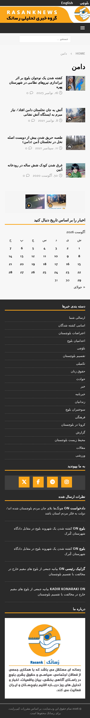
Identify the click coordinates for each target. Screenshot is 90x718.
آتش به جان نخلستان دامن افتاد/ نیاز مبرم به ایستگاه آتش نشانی (36, 112)
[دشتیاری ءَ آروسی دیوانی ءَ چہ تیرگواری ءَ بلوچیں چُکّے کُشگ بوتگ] (56, 201)
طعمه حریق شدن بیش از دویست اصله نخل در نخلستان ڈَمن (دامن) (34, 139)
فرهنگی (80, 417)
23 (67, 272)
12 (33, 256)
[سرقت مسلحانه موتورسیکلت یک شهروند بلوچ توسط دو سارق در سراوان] (35, 201)
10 (56, 256)
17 (56, 264)
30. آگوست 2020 (45, 175)
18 (44, 264)
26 (33, 272)
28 (10, 272)
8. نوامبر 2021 (48, 120)
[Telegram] (52, 482)
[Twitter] (24, 482)
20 (22, 264)
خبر (83, 386)
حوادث (80, 379)
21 (10, 264)
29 (79, 280)
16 (67, 264)
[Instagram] (66, 482)
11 (44, 256)
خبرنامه (80, 394)
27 (22, 272)
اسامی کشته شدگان (71, 325)
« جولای (79, 287)
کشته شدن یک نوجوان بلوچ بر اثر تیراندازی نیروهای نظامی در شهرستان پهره (35, 82)
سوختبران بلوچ (75, 409)
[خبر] (75, 83)
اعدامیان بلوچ (76, 341)
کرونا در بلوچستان (73, 425)
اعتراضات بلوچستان (72, 333)
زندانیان (80, 402)
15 (79, 264)
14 (10, 256)
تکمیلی (80, 364)
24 (56, 272)
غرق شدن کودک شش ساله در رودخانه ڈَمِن (35, 167)
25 (44, 272)
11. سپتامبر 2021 (46, 148)
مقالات (80, 448)
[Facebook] (38, 482)
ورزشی (80, 455)
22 (79, 272)
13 (22, 256)
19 (33, 264)
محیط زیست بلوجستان (70, 440)
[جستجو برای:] (45, 39)
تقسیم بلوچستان (74, 356)
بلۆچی (81, 348)
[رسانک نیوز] (45, 20)
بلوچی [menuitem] (84, 3)
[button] (83, 27)
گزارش (80, 432)
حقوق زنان (78, 371)
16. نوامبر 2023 (47, 93)
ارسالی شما (77, 318)
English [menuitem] (67, 3)
